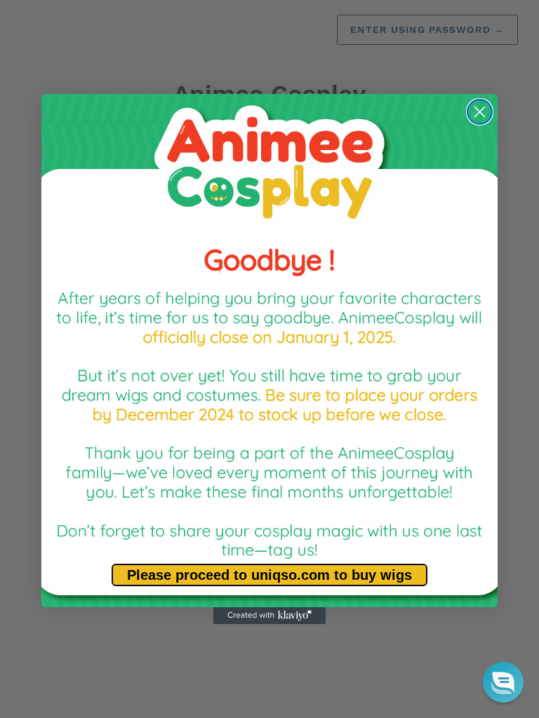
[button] (503, 682)
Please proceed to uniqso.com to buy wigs (269, 575)
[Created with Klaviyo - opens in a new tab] (269, 615)
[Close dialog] (479, 112)
